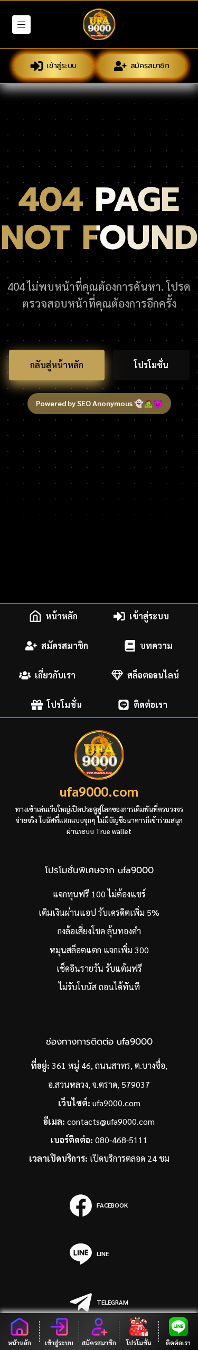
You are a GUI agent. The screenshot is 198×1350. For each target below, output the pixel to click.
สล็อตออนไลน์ (153, 675)
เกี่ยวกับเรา (55, 675)
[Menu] (21, 24)
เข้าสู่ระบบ (61, 65)
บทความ (156, 645)
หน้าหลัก (61, 615)
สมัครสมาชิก (149, 65)
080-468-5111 (121, 1139)
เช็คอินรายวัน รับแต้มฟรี (99, 968)
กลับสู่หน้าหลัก (56, 364)
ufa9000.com (99, 791)
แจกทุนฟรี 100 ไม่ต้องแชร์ (99, 893)
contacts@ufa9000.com (111, 1121)
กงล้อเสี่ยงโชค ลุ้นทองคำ (99, 930)
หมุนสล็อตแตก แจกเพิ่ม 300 (99, 949)
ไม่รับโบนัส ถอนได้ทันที (99, 986)
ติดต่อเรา (150, 704)
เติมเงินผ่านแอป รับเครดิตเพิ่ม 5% (99, 912)
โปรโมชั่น (151, 364)
